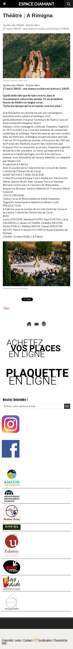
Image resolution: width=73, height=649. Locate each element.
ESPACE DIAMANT (36, 3)
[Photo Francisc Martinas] (36, 34)
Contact (27, 640)
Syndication (45, 640)
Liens (18, 640)
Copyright (7, 640)
